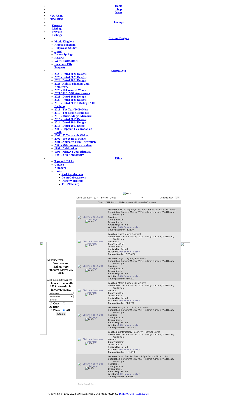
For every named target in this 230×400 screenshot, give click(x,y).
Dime (56, 310)
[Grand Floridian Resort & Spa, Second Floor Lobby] (91, 366)
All (68, 310)
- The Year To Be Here (71, 109)
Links (57, 171)
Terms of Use (126, 393)
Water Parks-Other (66, 60)
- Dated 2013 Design (69, 125)
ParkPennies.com (72, 174)
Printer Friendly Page (86, 384)
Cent (56, 303)
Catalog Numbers (60, 166)
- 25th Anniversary (69, 154)
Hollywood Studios (65, 47)
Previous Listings (57, 33)
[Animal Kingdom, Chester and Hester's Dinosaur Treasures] (91, 219)
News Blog (56, 18)
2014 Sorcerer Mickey (129, 227)
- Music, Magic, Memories (73, 115)
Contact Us (142, 393)
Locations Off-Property (63, 66)
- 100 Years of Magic (70, 138)
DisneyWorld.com (72, 180)
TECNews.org (70, 184)
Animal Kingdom (64, 44)
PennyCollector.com (74, 177)
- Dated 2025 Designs (70, 77)
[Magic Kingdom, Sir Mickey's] (91, 293)
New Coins (56, 15)
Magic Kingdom (64, 41)
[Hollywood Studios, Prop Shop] (91, 317)
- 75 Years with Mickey (71, 135)
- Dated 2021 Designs (70, 96)
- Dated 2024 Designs (70, 80)
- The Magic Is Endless (71, 112)
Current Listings (57, 27)
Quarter (54, 306)
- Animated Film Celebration (75, 141)
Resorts (59, 57)
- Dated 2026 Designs (70, 73)
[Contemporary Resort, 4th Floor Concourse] (91, 342)
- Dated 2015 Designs (70, 119)
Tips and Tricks (64, 161)
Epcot (58, 51)
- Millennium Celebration (73, 145)
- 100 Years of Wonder (71, 90)
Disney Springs (63, 54)
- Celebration (65, 148)
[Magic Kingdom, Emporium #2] (91, 268)
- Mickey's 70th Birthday (72, 151)
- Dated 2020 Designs (70, 99)
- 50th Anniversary (72, 93)
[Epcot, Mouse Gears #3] (91, 244)
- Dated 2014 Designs (70, 122)
